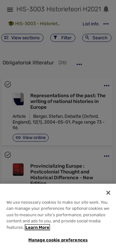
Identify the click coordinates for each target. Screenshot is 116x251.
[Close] (108, 193)
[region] (58, 217)
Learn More (37, 227)
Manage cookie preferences (58, 239)
